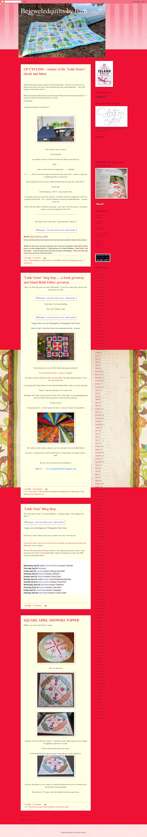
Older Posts (85, 815)
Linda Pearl (41, 590)
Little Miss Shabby (99, 222)
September (98, 296)
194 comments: (38, 489)
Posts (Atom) (33, 820)
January (97, 274)
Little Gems (66, 260)
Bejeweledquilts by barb (54, 10)
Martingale (28, 251)
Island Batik (79, 248)
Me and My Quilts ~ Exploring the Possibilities (100, 244)
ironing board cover (47, 260)
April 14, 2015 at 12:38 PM (39, 236)
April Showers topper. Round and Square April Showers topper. (49, 807)
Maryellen (44, 585)
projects (80, 260)
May (96, 324)
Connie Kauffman (34, 260)
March (97, 271)
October (97, 281)
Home (56, 815)
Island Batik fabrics (64, 491)
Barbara (42, 574)
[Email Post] (44, 258)
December (98, 303)
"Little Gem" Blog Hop (40, 508)
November (98, 278)
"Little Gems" (33, 491)
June (96, 321)
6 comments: (37, 258)
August (97, 284)
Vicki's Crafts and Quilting (100, 228)
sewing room (28, 263)
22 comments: (37, 804)
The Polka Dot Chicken (101, 216)
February (98, 287)
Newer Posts (26, 815)
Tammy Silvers (43, 582)
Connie (39, 571)
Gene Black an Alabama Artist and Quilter (101, 235)
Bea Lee (42, 587)
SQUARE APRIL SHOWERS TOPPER (51, 620)
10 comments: (37, 605)
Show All (107, 249)
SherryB (26, 236)
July (96, 318)
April (97, 328)
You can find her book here (48, 373)
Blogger (83, 832)
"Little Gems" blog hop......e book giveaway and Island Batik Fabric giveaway (54, 279)
